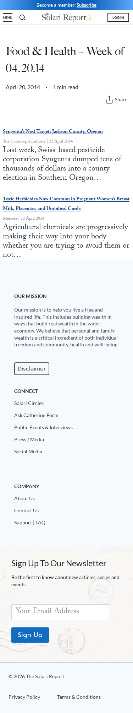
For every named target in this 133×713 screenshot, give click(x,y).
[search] (22, 17)
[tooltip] (109, 99)
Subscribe (86, 5)
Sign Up (30, 635)
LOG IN (118, 17)
